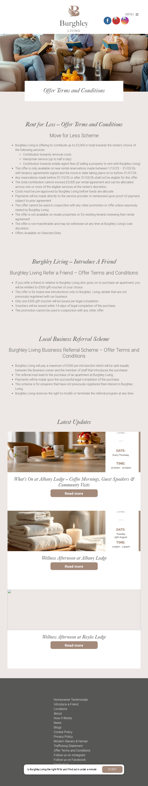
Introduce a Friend (66, 704)
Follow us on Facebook (70, 760)
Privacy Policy (63, 736)
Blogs (57, 727)
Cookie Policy (63, 732)
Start (112, 769)
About (58, 713)
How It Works (63, 718)
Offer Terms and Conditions (72, 750)
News (57, 723)
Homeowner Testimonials (71, 699)
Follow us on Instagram (69, 755)
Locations (60, 709)
